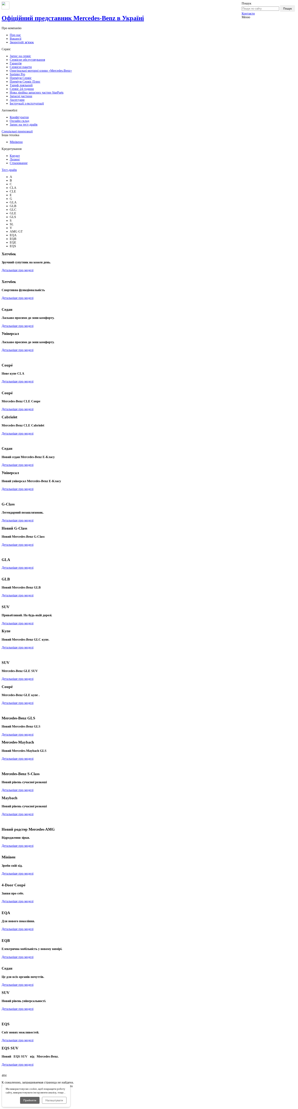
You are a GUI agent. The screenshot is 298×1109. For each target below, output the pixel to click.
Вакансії (15, 38)
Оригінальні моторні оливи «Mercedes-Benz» (41, 70)
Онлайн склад (19, 121)
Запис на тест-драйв (24, 124)
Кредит (15, 155)
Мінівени (16, 142)
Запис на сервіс (20, 56)
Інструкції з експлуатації (27, 103)
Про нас (15, 35)
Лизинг (15, 159)
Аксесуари (17, 99)
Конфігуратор (19, 117)
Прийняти (29, 1100)
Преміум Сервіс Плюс (25, 81)
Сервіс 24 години (22, 89)
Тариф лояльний (21, 85)
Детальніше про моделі (17, 270)
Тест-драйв (9, 170)
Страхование (19, 163)
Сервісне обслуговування (27, 59)
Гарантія (15, 63)
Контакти (248, 13)
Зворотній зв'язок (22, 42)
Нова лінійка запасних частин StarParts (36, 92)
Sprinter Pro (17, 74)
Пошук (287, 8)
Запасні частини (21, 96)
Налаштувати (54, 1100)
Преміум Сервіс (21, 78)
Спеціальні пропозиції (17, 131)
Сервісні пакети (21, 67)
